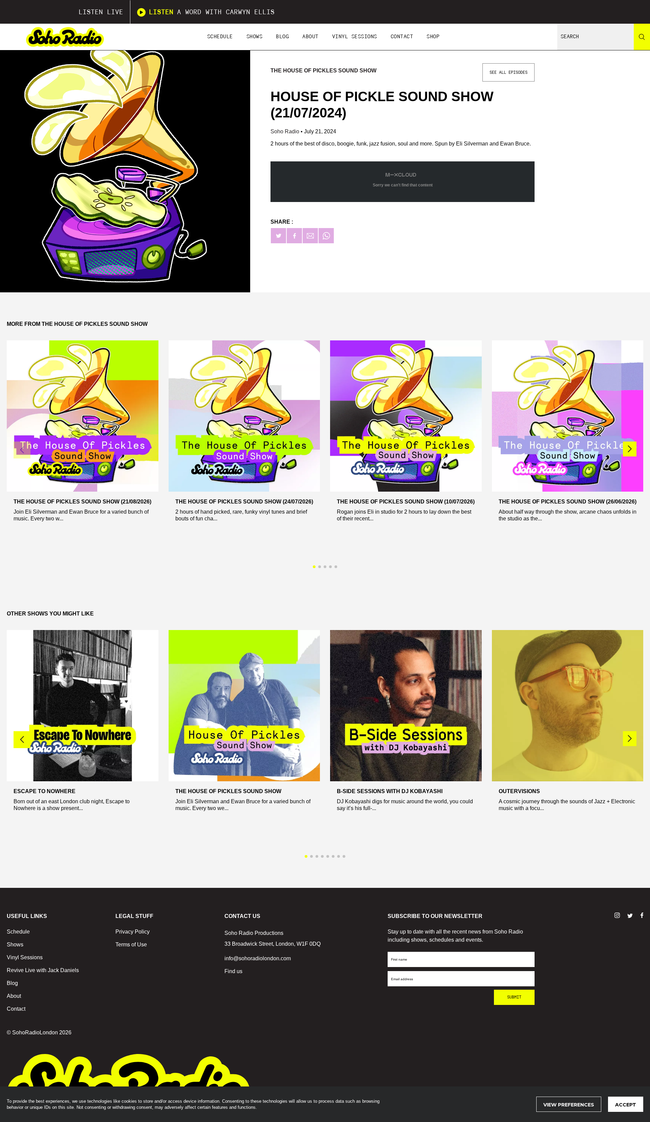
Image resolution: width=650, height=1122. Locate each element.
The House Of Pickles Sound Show (323, 70)
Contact (402, 36)
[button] (629, 449)
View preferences (568, 1105)
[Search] (642, 37)
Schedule (220, 36)
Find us (233, 971)
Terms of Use (131, 944)
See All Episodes (508, 72)
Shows (254, 36)
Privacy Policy (132, 932)
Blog (282, 36)
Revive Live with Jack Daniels (43, 970)
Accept (625, 1105)
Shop (433, 36)
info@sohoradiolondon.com (257, 958)
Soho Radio (285, 131)
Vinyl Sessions (354, 36)
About (310, 36)
